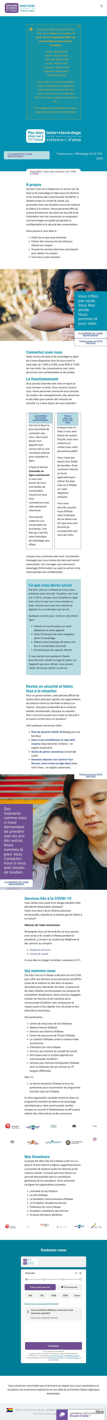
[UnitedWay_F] (12, 1124)
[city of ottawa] (27, 1227)
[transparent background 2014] (95, 1138)
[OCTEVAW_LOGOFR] (74, 1126)
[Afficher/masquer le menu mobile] (101, 6)
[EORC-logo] (33, 1141)
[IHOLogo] (53, 1125)
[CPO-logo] (33, 1125)
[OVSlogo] (12, 1141)
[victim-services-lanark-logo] (74, 1141)
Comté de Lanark (39, 953)
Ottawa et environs (40, 949)
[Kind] (95, 1126)
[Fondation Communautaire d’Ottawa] (45, 1224)
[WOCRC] (53, 1141)
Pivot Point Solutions (43, 1413)
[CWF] (96, 1224)
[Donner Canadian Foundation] (62, 1227)
